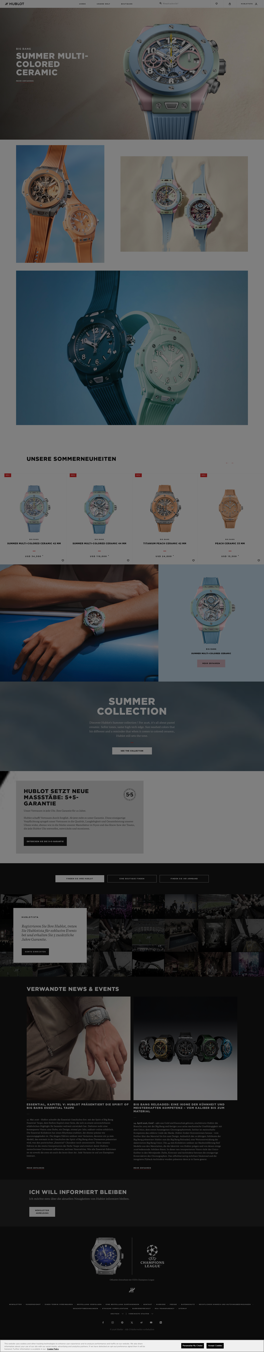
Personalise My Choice (193, 1346)
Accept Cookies (215, 1346)
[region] (132, 1346)
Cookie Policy (53, 1349)
